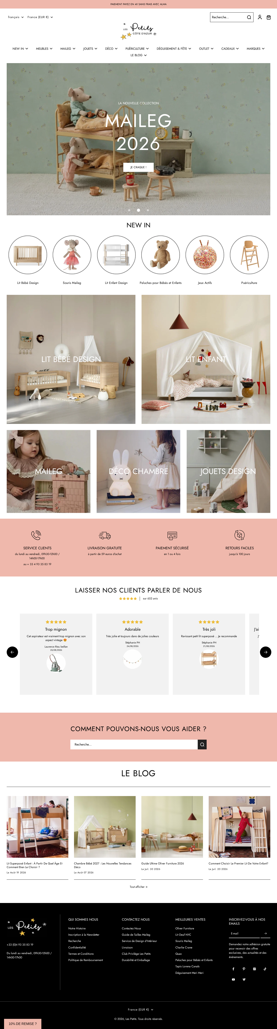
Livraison (127, 947)
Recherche (74, 941)
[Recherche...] (249, 17)
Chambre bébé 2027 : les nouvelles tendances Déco (102, 865)
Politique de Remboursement (85, 960)
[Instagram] (254, 968)
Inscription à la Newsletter (83, 935)
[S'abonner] (265, 933)
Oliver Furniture (184, 928)
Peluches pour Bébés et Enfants (194, 960)
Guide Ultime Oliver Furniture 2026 (162, 863)
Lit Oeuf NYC (183, 935)
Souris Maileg (183, 941)
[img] (128, 599)
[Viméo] (243, 979)
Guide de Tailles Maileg (136, 935)
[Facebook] (233, 968)
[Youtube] (233, 979)
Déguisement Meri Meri (189, 973)
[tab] (129, 210)
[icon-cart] (268, 17)
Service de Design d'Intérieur (139, 941)
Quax (178, 954)
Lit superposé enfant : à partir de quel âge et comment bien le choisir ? (34, 865)
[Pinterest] (243, 968)
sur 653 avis (150, 598)
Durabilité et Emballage (136, 960)
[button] (12, 652)
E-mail (234, 933)
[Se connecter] (259, 17)
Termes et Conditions (81, 954)
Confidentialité (77, 947)
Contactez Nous (131, 928)
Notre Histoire (77, 928)
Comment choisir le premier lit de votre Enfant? (238, 863)
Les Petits (131, 1019)
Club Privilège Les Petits (136, 954)
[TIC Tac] (265, 968)
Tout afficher (137, 887)
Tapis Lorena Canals (187, 966)
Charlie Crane (183, 947)
